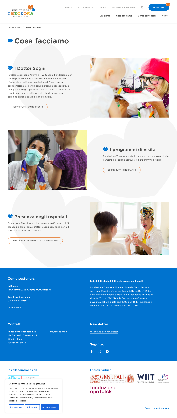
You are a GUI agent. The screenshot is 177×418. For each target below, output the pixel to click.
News (165, 15)
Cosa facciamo (124, 15)
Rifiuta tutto (32, 407)
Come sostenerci (147, 15)
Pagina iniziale (15, 27)
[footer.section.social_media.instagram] (99, 351)
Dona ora (159, 7)
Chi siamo (105, 15)
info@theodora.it (58, 331)
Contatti (102, 7)
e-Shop (68, 7)
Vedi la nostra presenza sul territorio (35, 240)
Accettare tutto (49, 407)
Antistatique (162, 408)
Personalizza (16, 407)
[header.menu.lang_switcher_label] (142, 7)
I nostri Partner (85, 7)
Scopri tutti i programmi (122, 170)
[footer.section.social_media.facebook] (91, 351)
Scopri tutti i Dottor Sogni (27, 107)
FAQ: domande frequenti (124, 7)
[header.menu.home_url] (21, 11)
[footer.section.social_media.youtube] (107, 351)
